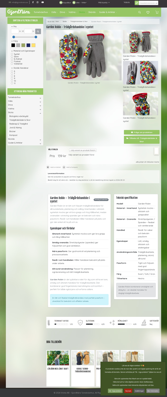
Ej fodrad (18, 59)
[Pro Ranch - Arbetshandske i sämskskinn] (132, 358)
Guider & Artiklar (107, 12)
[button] (13, 45)
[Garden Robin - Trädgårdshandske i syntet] (84, 55)
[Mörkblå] (28, 45)
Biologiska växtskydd (18, 116)
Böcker (12, 131)
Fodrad (17, 61)
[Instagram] (37, 2)
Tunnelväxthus (41, 12)
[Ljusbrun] (33, 45)
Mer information (153, 391)
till (23, 31)
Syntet (17, 54)
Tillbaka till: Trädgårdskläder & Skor (143, 140)
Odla (53, 12)
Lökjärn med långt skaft (57, 368)
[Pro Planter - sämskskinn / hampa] (107, 358)
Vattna (72, 12)
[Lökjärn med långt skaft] (58, 358)
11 (15, 83)
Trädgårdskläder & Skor (19, 120)
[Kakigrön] (23, 45)
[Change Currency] (137, 3)
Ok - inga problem (115, 391)
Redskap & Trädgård (18, 124)
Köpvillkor (67, 2)
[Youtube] (42, 2)
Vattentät (18, 64)
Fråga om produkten (143, 132)
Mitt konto (103, 2)
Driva (62, 12)
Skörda (92, 12)
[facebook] (33, 2)
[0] (157, 12)
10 (15, 81)
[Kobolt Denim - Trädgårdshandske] (82, 358)
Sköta (82, 12)
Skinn (16, 56)
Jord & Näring (15, 127)
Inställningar (139, 391)
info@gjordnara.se (20, 2)
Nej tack (128, 391)
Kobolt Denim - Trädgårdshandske (83, 370)
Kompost (13, 135)
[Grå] (18, 45)
